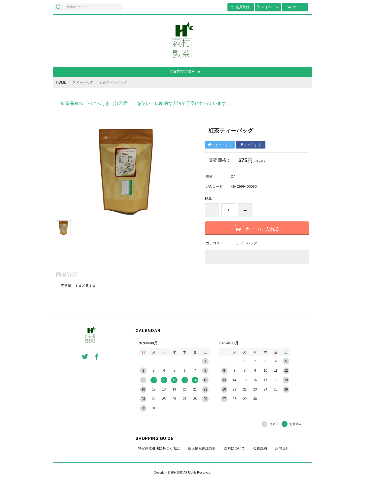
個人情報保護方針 (202, 448)
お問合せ (282, 448)
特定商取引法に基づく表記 (159, 448)
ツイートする (221, 145)
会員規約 (260, 448)
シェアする (252, 145)
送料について (234, 448)
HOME (61, 82)
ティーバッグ (83, 82)
